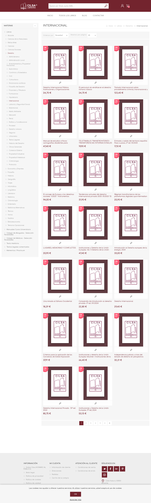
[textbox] (75, 6)
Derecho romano (15, 129)
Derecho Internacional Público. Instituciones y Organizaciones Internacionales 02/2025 (56, 89)
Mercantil (12, 115)
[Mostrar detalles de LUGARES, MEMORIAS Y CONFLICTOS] (60, 223)
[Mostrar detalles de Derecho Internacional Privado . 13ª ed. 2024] (60, 383)
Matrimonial (13, 108)
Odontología (13, 200)
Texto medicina (13, 243)
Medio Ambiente (15, 111)
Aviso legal (30, 472)
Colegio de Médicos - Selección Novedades (18, 239)
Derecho (129, 26)
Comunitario (13, 79)
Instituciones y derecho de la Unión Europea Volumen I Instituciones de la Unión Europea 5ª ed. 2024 (95, 357)
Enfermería (12, 204)
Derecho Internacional (123, 301)
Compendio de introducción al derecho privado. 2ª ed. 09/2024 (95, 302)
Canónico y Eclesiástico (18, 72)
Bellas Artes (12, 42)
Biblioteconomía (14, 222)
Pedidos (55, 474)
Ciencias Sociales (14, 50)
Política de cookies (33, 479)
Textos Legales (14, 140)
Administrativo (14, 57)
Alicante (11, 35)
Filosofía (11, 172)
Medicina (11, 197)
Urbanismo (13, 136)
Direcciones (56, 471)
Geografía (11, 179)
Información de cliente (61, 467)
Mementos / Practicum (16, 250)
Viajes (10, 183)
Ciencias (11, 46)
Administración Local (17, 60)
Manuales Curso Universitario (19, 229)
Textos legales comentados (18, 247)
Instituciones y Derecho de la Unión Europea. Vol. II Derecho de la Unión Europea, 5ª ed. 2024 (94, 250)
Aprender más (75, 500)
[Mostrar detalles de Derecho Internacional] (131, 276)
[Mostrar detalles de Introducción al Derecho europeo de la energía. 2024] (131, 223)
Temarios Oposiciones (16, 225)
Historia (11, 176)
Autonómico (13, 69)
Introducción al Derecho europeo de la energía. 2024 (130, 249)
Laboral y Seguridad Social (19, 104)
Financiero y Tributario (17, 90)
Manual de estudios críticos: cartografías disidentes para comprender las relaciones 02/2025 (58, 143)
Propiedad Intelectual (17, 157)
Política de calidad (33, 483)
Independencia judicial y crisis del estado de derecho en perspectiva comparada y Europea (128, 357)
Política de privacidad (34, 476)
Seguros (12, 133)
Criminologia (14, 161)
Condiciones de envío (86, 471)
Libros (119, 26)
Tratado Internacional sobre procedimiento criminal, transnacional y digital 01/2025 (131, 89)
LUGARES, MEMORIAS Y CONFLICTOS (59, 248)
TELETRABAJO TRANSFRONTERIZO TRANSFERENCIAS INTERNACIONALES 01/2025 (95, 143)
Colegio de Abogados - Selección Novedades (19, 234)
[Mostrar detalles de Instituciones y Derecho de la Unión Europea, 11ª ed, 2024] (95, 383)
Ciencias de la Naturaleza (17, 39)
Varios (10, 215)
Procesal (12, 125)
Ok (75, 494)
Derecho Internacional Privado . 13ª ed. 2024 (59, 409)
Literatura (11, 193)
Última (110, 423)
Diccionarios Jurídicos (17, 83)
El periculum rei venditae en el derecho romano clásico (95, 88)
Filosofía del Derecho (17, 87)
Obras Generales (15, 147)
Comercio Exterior (15, 150)
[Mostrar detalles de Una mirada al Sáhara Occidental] (60, 276)
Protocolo (12, 164)
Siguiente (105, 423)
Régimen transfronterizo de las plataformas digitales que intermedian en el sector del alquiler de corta (130, 196)
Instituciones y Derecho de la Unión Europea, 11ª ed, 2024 (94, 409)
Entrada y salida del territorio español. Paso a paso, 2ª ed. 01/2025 (130, 142)
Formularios (13, 94)
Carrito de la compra (127, 5)
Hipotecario (13, 97)
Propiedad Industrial (16, 154)
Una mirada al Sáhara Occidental (57, 301)
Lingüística (12, 190)
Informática (12, 186)
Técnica (10, 211)
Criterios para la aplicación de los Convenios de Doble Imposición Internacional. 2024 (57, 357)
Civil (10, 76)
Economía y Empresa (16, 169)
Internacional (14, 101)
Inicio (111, 26)
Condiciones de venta (87, 467)
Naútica (11, 218)
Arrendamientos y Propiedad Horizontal (18, 64)
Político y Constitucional (18, 122)
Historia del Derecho (16, 143)
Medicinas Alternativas (16, 207)
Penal (11, 118)
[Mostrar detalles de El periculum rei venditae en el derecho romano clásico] (95, 62)
